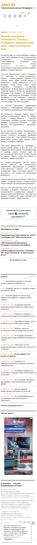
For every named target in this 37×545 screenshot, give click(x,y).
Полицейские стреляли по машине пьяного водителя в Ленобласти (16, 282)
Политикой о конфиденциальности (13, 536)
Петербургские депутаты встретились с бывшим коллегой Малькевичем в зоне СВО (18, 372)
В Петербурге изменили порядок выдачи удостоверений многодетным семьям (18, 338)
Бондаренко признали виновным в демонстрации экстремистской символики (17, 307)
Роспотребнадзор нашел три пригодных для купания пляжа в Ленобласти (17, 398)
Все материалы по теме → (19, 260)
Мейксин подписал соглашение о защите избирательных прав (17, 329)
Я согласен (8, 539)
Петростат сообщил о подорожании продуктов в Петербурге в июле (18, 315)
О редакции (6, 483)
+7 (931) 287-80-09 (7, 515)
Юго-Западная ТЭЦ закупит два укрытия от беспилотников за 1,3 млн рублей (18, 382)
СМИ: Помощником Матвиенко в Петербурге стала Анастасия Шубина (15, 244)
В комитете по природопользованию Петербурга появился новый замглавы (17, 363)
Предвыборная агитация (11, 486)
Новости (4, 32)
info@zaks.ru (19, 515)
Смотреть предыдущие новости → (18, 405)
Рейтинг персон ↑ (18, 413)
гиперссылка (12, 497)
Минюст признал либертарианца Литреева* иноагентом (15, 390)
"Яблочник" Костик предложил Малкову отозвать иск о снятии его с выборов (18, 347)
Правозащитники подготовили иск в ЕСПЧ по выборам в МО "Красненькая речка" (18, 236)
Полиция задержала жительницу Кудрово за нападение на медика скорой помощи (16, 297)
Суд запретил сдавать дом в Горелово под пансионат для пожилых (18, 322)
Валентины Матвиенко (13, 66)
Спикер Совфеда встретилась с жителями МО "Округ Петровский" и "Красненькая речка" (17, 253)
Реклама (17, 483)
